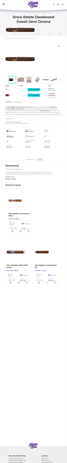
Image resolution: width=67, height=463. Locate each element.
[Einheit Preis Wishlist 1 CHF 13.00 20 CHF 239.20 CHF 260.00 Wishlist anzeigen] (27, 283)
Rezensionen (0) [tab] (30, 159)
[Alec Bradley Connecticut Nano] (20, 201)
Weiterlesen (8, 118)
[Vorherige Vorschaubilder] (6, 79)
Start (6, 38)
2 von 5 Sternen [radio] (8, 179)
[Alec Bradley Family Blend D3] (47, 252)
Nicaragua (21, 123)
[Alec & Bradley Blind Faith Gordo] (19, 252)
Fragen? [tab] (40, 159)
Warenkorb (34, 89)
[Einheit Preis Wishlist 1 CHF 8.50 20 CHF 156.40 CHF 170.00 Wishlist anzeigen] (55, 283)
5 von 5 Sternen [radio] (15, 179)
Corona (46, 131)
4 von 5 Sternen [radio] (13, 179)
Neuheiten (14, 121)
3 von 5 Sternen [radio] (11, 179)
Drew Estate (11, 107)
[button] (58, 46)
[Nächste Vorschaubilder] (60, 79)
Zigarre (27, 123)
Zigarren (11, 38)
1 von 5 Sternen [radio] (6, 179)
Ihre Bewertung (10, 176)
